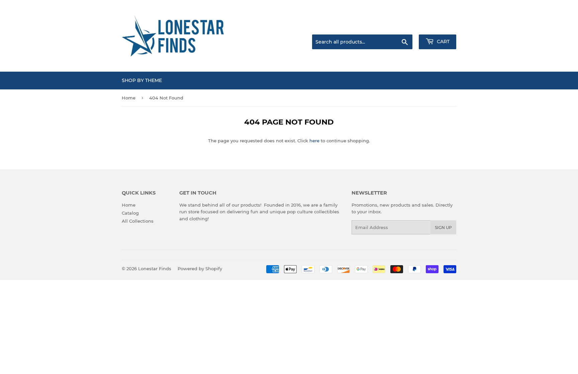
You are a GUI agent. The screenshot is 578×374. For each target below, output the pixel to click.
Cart (443, 42)
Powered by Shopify (200, 268)
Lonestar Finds (154, 268)
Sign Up (443, 227)
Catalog (130, 213)
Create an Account (437, 26)
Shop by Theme (142, 80)
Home (128, 97)
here (314, 140)
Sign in (403, 26)
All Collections (138, 221)
